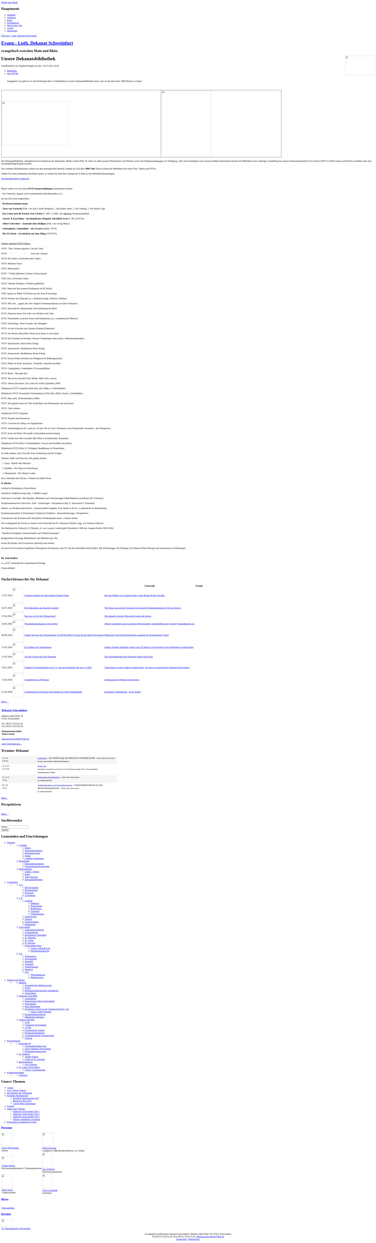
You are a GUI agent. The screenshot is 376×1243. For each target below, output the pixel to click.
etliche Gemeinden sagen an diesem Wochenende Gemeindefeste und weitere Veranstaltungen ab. (149, 624)
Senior (28, 856)
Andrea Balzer (31, 1056)
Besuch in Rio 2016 (22, 1101)
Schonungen (30, 956)
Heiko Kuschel (49, 1148)
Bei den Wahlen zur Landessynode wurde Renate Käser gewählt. (134, 595)
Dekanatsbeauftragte (34, 863)
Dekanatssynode (32, 853)
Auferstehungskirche (34, 930)
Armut (10, 1087)
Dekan (28, 848)
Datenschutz (194, 1239)
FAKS (28, 988)
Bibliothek (12, 71)
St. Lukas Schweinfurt (29, 1067)
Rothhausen (36, 908)
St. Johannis (30, 938)
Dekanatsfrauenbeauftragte (37, 866)
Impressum (12, 31)
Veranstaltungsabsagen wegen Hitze (41, 624)
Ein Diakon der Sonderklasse (37, 647)
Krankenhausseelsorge (35, 1014)
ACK (27, 1022)
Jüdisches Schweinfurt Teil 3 (26, 1117)
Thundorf (35, 911)
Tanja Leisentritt (49, 1190)
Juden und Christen (16, 1109)
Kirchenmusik (13, 1041)
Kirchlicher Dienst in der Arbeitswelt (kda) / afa (47, 1009)
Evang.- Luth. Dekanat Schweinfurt (37, 43)
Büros (4, 1199)
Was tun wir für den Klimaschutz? (40, 616)
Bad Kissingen (31, 887)
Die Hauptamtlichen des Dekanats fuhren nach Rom (128, 656)
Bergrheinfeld (31, 890)
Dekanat (11, 842)
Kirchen (6, 1214)
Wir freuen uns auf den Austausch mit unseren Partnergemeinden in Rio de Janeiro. (142, 608)
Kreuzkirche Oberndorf (35, 935)
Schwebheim (31, 959)
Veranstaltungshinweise (35, 1046)
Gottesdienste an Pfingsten (36, 679)
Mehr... (4, 798)
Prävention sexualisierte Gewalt (21, 1122)
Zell (26, 972)
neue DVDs (12, 73)
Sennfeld (29, 961)
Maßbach (35, 903)
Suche (4, 826)
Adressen (11, 17)
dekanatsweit (25, 1043)
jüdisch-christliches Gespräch (26, 1119)
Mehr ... (5, 702)
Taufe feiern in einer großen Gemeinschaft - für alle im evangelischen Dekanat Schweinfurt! (146, 667)
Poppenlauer (36, 906)
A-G (21, 885)
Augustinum (30, 998)
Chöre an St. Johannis (35, 1059)
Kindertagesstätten (15, 1072)
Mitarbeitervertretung (34, 1017)
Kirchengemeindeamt (35, 1033)
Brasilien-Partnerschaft (17, 1095)
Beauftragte (24, 861)
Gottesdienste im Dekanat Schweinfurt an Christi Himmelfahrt (53, 692)
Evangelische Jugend (34, 1030)
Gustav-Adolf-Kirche (40, 948)
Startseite (11, 15)
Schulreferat (30, 993)
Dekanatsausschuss (33, 850)
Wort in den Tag (14, 25)
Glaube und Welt (27, 1019)
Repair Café (42, 766)
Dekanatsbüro (8, 1208)
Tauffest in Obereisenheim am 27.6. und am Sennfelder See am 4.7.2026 (58, 667)
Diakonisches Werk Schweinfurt (40, 1001)
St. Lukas (29, 940)
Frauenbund (30, 1004)
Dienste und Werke (16, 980)
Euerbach (29, 893)
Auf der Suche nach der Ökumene (40, 656)
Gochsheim (30, 895)
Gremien (23, 845)
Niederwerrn (30, 916)
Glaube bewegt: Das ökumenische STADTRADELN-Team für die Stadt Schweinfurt (64, 635)
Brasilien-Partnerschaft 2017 (26, 1098)
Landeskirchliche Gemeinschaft (39, 1035)
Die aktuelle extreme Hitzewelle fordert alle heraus (127, 616)
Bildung (22, 982)
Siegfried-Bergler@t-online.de (15, 178)
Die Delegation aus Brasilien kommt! (41, 608)
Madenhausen (37, 977)
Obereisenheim (32, 922)
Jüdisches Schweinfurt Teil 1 (26, 1111)
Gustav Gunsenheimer (35, 1070)
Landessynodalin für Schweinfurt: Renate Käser (46, 595)
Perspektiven (13, 23)
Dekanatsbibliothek (34, 879)
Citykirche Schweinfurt (35, 1025)
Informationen (25, 869)
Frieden (10, 1106)
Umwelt (28, 1038)
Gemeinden (12, 882)
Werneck (29, 969)
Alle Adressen (31, 877)
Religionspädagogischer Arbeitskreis (41, 990)
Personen (6, 1127)
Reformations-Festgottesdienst (49, 777)
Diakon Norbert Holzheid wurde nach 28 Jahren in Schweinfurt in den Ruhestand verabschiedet (148, 647)
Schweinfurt (24, 927)
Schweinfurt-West (33, 945)
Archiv (10, 28)
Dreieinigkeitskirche (40, 951)
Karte (9, 20)
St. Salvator (30, 943)
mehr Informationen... (12, 744)
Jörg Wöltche (31, 1064)
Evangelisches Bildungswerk (38, 985)
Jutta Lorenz (7, 1190)
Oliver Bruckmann (10, 1148)
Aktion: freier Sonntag (41, 1012)
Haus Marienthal (32, 1006)
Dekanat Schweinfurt (14, 710)
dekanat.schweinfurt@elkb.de (15, 739)
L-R (21, 898)
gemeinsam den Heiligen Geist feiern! (121, 679)
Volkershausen (37, 914)
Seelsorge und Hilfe (28, 996)
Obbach (28, 919)
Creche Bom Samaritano (24, 1103)
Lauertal (28, 901)
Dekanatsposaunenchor (35, 1051)
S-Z (20, 953)
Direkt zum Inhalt (9, 2)
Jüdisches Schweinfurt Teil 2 (26, 1114)
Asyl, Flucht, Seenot (16, 1090)
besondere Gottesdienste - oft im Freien (122, 692)
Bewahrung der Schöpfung (19, 1093)
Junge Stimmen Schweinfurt (38, 1049)
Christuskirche (31, 932)
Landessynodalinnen (34, 858)
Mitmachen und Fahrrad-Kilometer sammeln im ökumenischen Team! (136, 635)
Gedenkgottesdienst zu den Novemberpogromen (55, 785)
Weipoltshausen (38, 975)
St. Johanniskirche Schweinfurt (16, 1228)
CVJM (28, 1027)
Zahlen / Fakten (32, 871)
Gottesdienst (42, 758)
